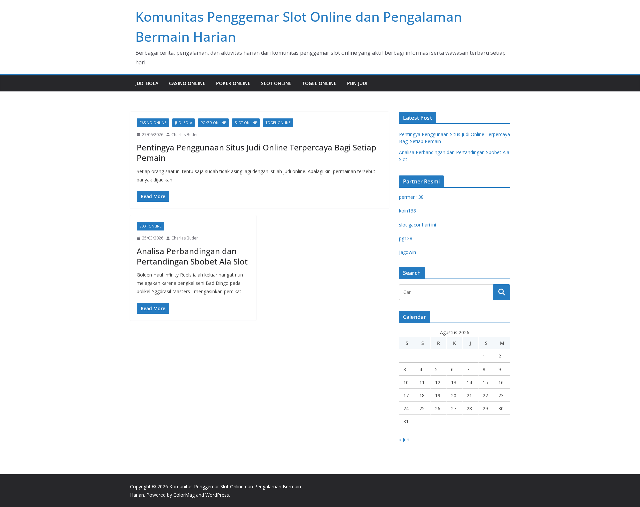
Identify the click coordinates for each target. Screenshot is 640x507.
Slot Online (276, 83)
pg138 (405, 238)
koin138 (407, 210)
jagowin (407, 252)
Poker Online (233, 83)
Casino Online (187, 83)
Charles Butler (184, 134)
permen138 (411, 197)
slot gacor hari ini (417, 224)
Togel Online (319, 83)
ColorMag (184, 495)
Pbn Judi (357, 83)
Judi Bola (146, 83)
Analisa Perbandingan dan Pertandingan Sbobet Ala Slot (192, 256)
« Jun (404, 439)
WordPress (217, 495)
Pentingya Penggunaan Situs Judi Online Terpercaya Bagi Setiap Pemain (256, 152)
